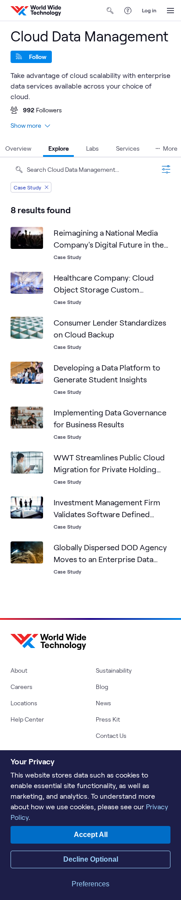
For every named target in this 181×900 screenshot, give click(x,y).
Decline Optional (90, 859)
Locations (24, 703)
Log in (149, 10)
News (103, 703)
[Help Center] (127, 10)
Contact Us (111, 735)
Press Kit (108, 719)
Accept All (91, 834)
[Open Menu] (170, 10)
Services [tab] (128, 148)
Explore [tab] (58, 148)
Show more (26, 125)
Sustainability (114, 670)
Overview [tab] (18, 148)
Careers (22, 686)
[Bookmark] (34, 235)
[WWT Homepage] (36, 10)
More (170, 148)
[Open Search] (110, 10)
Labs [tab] (92, 148)
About (19, 670)
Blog (102, 686)
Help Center (27, 719)
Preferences (90, 884)
